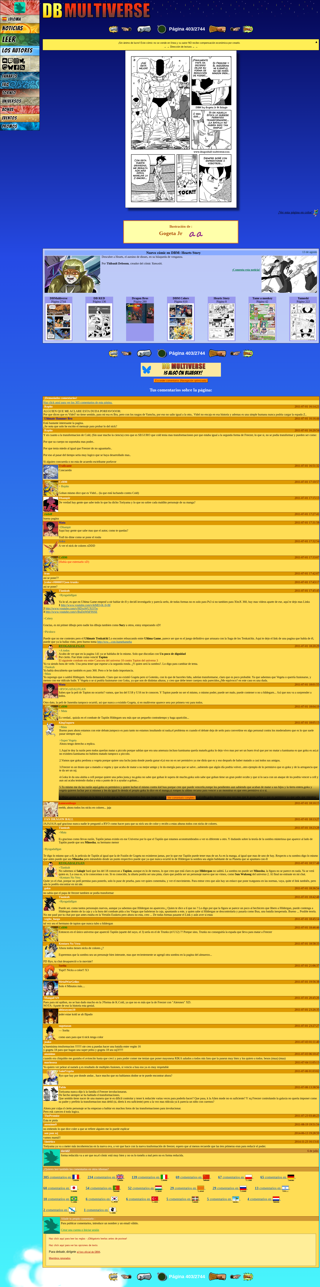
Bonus (8, 109)
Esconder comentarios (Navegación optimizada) (180, 380)
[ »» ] (247, 29)
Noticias (12, 28)
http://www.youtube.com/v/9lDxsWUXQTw (72, 608)
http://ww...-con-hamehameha (114, 641)
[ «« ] (113, 29)
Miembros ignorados (60, 1258)
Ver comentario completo (181, 797)
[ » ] (217, 29)
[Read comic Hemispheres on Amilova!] (192, 234)
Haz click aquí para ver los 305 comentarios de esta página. (77, 402)
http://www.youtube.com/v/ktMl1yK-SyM (85, 605)
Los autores (17, 50)
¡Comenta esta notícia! (246, 269)
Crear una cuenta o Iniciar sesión (80, 1229)
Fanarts (9, 76)
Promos (9, 126)
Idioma (14, 19)
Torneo (9, 93)
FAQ (5, 84)
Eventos (9, 118)
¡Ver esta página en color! (295, 212)
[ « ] (144, 29)
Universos (11, 101)
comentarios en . (61, 1177)
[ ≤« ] (126, 29)
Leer (9, 39)
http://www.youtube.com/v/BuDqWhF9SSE (71, 611)
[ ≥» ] (235, 29)
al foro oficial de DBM (88, 1252)
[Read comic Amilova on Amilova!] (199, 234)
